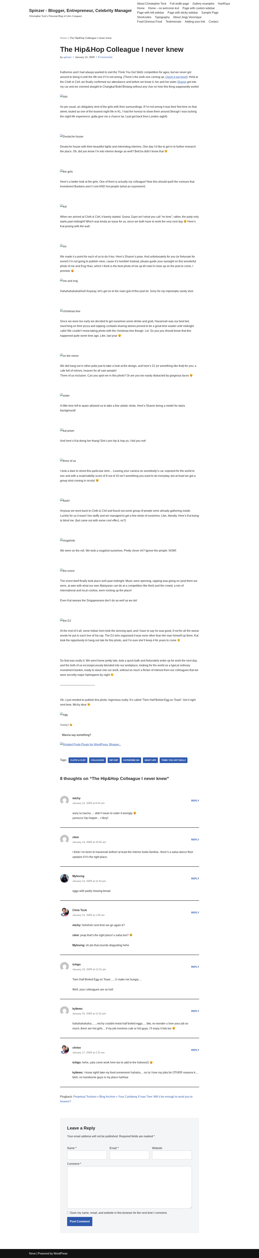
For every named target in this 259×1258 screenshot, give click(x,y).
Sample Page (209, 12)
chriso (76, 1047)
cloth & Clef (78, 760)
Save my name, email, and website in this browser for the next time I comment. (118, 1212)
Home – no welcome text (163, 8)
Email (114, 1148)
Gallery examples (203, 3)
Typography (162, 17)
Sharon (181, 81)
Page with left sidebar (150, 12)
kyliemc (77, 1008)
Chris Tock (79, 910)
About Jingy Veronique (187, 17)
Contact (213, 21)
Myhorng (78, 876)
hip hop (113, 760)
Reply (195, 800)
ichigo (76, 964)
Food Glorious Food (149, 21)
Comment (74, 1163)
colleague (97, 760)
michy (76, 798)
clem (75, 837)
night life (150, 760)
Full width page (179, 3)
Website (157, 1148)
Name (71, 1148)
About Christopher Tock (151, 3)
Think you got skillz (173, 760)
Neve (32, 1253)
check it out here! (176, 76)
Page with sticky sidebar (183, 12)
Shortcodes (144, 17)
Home (141, 8)
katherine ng (131, 760)
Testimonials (173, 21)
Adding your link (195, 21)
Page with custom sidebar (199, 8)
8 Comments (105, 57)
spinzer (67, 57)
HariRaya (224, 3)
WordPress (60, 1253)
